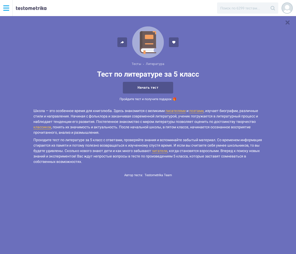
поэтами (196, 111)
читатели (159, 151)
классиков (42, 127)
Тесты (136, 64)
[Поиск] (272, 8)
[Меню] (6, 8)
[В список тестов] (287, 22)
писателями (176, 111)
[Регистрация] (287, 8)
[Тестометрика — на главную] (31, 8)
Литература (155, 64)
